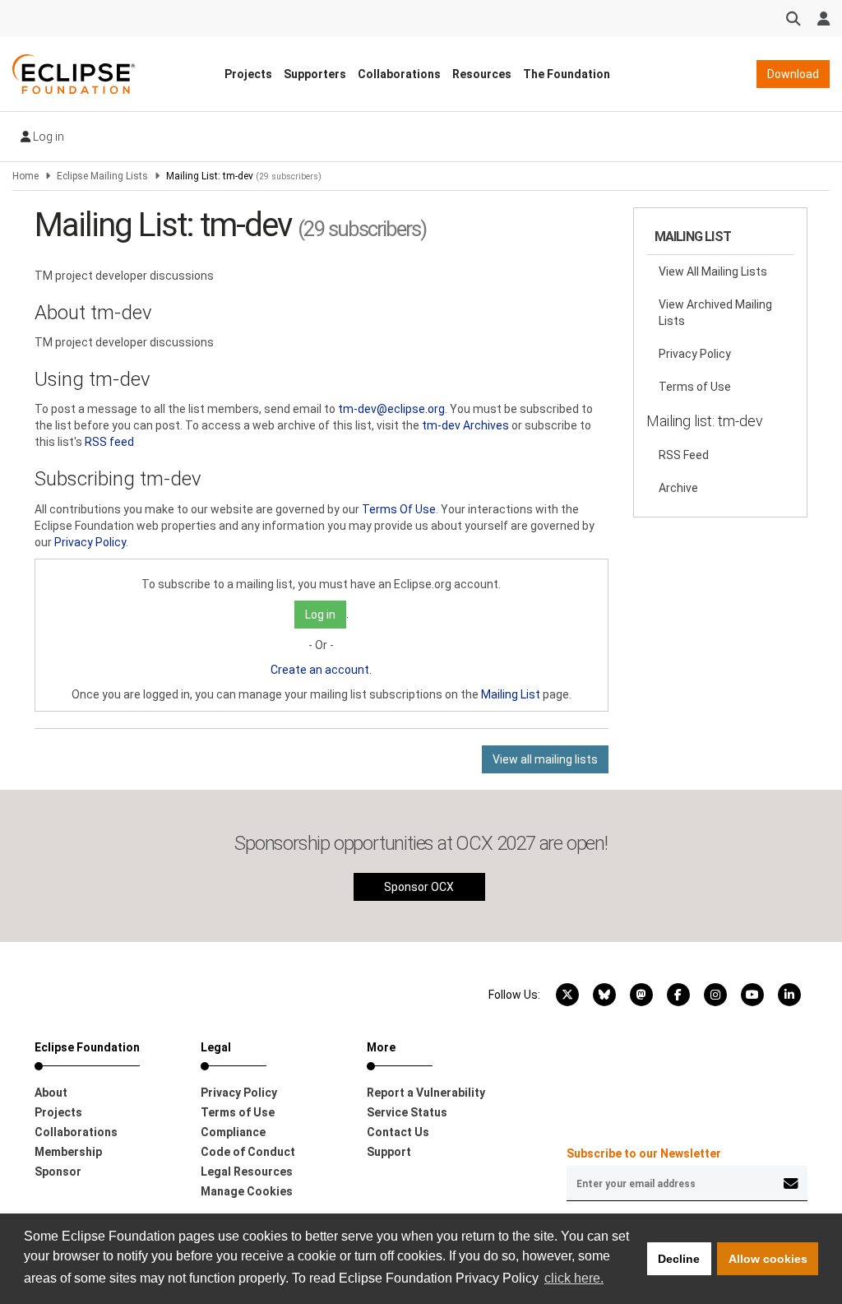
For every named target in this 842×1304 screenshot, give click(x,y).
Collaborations (399, 74)
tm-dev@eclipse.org (391, 408)
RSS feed (109, 441)
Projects (248, 74)
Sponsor (58, 1171)
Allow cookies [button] (768, 1258)
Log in (47, 136)
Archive (678, 487)
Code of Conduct (248, 1151)
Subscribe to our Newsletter (644, 1153)
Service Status (407, 1112)
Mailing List (510, 694)
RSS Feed (684, 455)
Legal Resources (247, 1171)
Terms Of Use (399, 509)
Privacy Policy (90, 542)
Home (25, 176)
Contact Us (398, 1132)
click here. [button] (574, 1278)
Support (389, 1151)
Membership (68, 1151)
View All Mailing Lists (713, 271)
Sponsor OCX (419, 886)
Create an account (320, 669)
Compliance (233, 1132)
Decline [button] (679, 1258)
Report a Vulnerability (426, 1092)
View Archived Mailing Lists (715, 312)
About (51, 1092)
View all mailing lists (545, 759)
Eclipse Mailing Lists (102, 176)
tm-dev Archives (465, 425)
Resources (481, 74)
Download (793, 74)
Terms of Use (695, 386)
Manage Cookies (247, 1191)
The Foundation (566, 74)
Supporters (315, 74)
